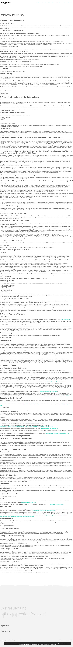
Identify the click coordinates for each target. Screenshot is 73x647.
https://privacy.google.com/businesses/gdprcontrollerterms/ (12, 426)
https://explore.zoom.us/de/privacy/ (28, 502)
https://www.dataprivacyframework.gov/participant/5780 (57, 433)
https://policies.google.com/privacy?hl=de (48, 391)
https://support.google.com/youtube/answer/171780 (55, 381)
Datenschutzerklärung (46, 644)
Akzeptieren (53, 644)
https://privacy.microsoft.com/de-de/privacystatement (44, 510)
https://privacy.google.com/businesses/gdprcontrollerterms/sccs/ (39, 426)
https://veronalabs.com (66, 319)
